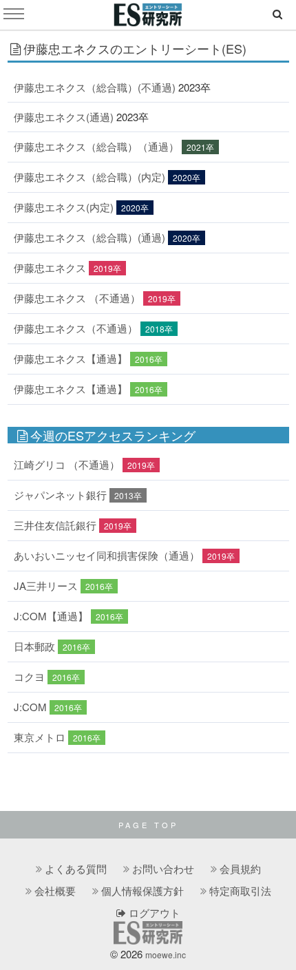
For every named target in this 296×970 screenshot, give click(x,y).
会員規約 (240, 868)
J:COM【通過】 (51, 616)
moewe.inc (165, 954)
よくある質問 (76, 868)
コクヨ (29, 676)
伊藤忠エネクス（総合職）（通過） (96, 146)
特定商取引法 (240, 890)
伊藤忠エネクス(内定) (64, 207)
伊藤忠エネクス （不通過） (77, 298)
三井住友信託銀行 (55, 525)
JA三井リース (46, 585)
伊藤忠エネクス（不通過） (76, 328)
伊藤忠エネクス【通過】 (70, 358)
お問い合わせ (163, 868)
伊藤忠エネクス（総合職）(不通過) (95, 87)
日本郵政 (34, 646)
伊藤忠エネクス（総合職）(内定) (89, 176)
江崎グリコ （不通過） (67, 464)
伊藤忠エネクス (50, 267)
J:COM (30, 706)
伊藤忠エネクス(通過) (64, 116)
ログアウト (153, 912)
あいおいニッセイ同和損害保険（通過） (107, 555)
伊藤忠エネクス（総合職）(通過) (89, 237)
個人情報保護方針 (142, 890)
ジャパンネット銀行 (60, 494)
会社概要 (55, 890)
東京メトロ (39, 737)
